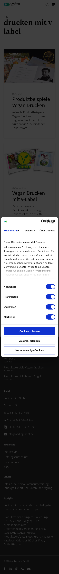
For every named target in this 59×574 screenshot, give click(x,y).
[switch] (50, 296)
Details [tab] (29, 230)
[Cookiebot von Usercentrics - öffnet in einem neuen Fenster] (41, 221)
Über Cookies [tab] (47, 230)
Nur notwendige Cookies (29, 350)
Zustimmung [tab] (11, 230)
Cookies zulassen (30, 331)
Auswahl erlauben (29, 340)
